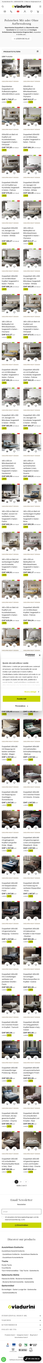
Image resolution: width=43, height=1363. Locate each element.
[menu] (40, 6)
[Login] (25, 11)
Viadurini (6, 1320)
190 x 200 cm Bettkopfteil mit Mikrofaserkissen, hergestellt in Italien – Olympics (31, 233)
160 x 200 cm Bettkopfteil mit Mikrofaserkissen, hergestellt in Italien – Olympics (31, 564)
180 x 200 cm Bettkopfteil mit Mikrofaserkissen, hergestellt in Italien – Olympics (10, 327)
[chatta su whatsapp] (3, 1359)
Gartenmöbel (8, 1286)
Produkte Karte (10, 1335)
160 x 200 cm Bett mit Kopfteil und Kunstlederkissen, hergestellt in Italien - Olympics (10, 612)
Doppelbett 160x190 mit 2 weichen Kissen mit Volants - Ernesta (31, 794)
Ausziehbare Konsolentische (13, 1257)
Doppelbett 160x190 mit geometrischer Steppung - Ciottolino (10, 931)
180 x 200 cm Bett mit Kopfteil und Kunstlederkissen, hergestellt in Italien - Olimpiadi (31, 327)
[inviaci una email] (5, 11)
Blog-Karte (33, 1335)
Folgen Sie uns (9, 1329)
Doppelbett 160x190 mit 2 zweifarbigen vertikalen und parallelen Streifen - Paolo (10, 979)
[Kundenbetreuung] (11, 11)
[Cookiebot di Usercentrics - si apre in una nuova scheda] (26, 655)
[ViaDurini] (21, 6)
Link (23, 1219)
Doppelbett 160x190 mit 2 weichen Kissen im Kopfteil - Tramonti (10, 1024)
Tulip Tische (24, 1271)
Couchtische (6, 1268)
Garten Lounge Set (19, 1289)
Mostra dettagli (30, 692)
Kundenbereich (9, 1325)
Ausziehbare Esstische (12, 1247)
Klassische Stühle (8, 1279)
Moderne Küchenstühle (24, 1279)
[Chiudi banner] (39, 655)
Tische (5, 1261)
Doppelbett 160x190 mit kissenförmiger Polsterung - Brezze (10, 1070)
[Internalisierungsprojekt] (16, 1345)
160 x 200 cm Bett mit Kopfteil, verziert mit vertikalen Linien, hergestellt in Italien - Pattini (10, 516)
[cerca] (3, 6)
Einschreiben (22, 1225)
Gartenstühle (29, 1282)
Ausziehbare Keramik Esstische (13, 1251)
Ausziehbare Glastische (29, 1254)
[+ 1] (25, 1182)
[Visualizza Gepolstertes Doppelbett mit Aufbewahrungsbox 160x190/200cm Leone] (7, 77)
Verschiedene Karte (21, 1337)
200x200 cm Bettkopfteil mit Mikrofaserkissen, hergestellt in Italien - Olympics (31, 91)
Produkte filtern (11, 52)
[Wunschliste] (14, 77)
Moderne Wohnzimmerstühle (13, 1282)
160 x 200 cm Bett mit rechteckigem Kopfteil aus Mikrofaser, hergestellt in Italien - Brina (31, 516)
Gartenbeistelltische (10, 1293)
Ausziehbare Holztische (11, 1254)
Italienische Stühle (10, 1275)
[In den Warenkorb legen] (7, 737)
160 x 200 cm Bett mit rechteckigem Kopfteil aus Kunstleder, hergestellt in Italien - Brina (10, 564)
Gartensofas (31, 1289)
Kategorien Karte (22, 1335)
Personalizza (20, 706)
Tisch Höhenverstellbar (10, 1271)
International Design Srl (14, 1316)
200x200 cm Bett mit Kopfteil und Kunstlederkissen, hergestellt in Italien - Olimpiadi (10, 139)
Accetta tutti (21, 699)
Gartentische (34, 1271)
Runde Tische (7, 1265)
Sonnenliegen (6, 1289)
